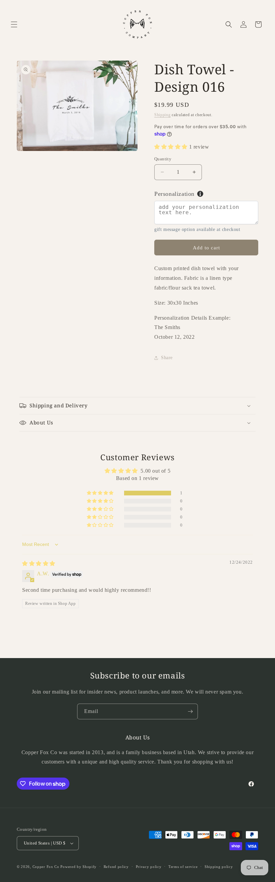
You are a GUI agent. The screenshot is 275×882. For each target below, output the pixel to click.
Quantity (162, 158)
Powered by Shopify (78, 867)
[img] (38, 563)
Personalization (174, 193)
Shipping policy (219, 867)
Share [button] (167, 357)
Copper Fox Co (46, 867)
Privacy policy (149, 867)
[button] (14, 24)
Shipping (162, 114)
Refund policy (116, 867)
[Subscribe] (190, 711)
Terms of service (183, 867)
